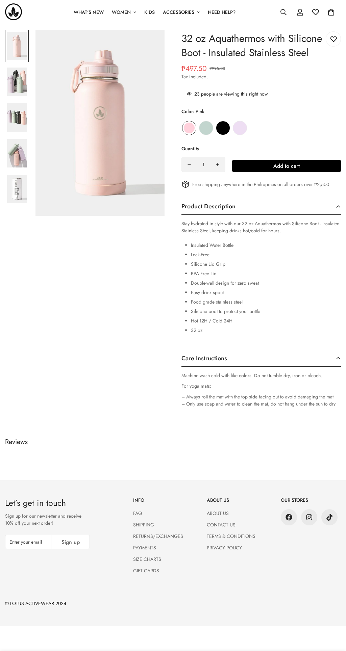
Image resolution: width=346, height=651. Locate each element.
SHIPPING (143, 524)
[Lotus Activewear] (13, 12)
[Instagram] (309, 517)
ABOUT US (218, 513)
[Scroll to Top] (333, 614)
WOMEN (121, 12)
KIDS (149, 12)
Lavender (240, 128)
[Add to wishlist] (333, 39)
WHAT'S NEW (89, 12)
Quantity (190, 148)
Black (223, 128)
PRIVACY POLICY (224, 547)
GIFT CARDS (146, 570)
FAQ (137, 513)
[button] (331, 12)
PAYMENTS (144, 547)
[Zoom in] (150, 44)
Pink (189, 128)
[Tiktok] (329, 517)
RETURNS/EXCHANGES (158, 536)
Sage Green (206, 128)
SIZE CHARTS (147, 559)
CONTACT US (221, 524)
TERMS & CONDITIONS (231, 536)
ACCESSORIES (178, 12)
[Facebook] (289, 517)
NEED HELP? (222, 12)
